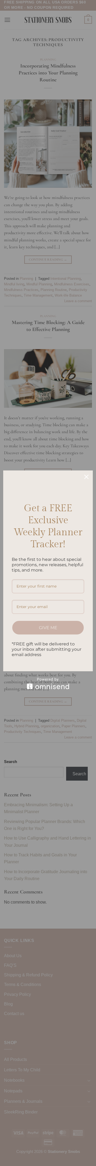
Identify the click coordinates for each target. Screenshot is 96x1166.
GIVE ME (48, 627)
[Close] (86, 476)
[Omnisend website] (48, 683)
